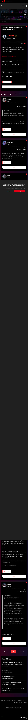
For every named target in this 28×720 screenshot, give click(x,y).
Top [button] (2, 716)
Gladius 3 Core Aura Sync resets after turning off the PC (13, 688)
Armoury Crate (5, 666)
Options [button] (24, 40)
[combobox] (14, 14)
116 (20, 651)
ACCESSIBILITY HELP (21, 700)
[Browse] (2, 6)
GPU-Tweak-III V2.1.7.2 (6, 670)
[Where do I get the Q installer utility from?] (26, 94)
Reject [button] (8, 191)
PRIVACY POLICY (18, 707)
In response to (15, 146)
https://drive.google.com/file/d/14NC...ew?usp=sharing (12, 64)
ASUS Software (5, 21)
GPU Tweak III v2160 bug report (8, 676)
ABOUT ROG (3, 700)
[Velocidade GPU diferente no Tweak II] (23, 94)
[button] (4, 82)
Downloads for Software (7, 684)
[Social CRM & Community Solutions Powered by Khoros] (24, 717)
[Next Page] (23, 651)
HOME (8, 700)
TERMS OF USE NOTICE (10, 707)
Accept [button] (19, 191)
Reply (14, 87)
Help (23, 5)
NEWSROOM (12, 700)
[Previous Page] (4, 651)
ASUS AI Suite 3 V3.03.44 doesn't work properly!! (11, 682)
